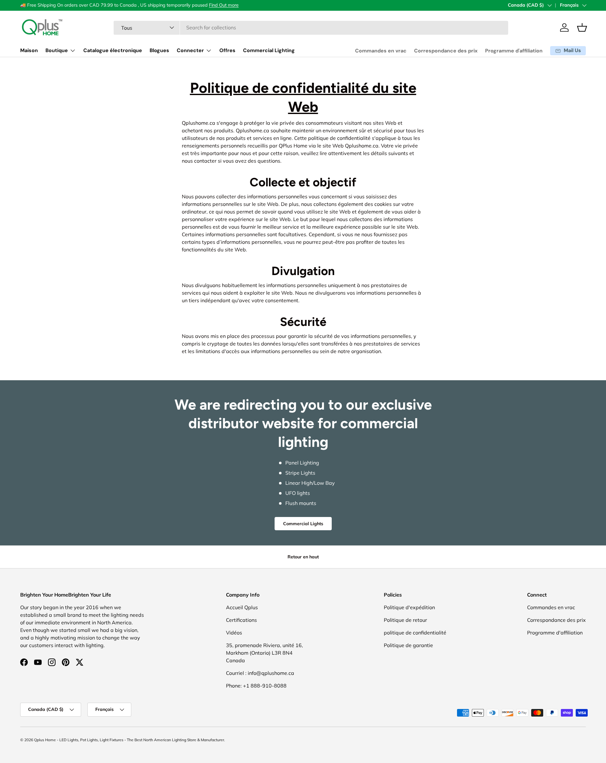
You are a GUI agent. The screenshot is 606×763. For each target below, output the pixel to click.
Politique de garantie (408, 645)
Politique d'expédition (409, 607)
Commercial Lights (303, 523)
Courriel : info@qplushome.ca (260, 673)
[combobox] (311, 27)
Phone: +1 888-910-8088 (256, 685)
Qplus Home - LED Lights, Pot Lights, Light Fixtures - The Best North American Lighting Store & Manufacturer (129, 739)
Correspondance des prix (446, 50)
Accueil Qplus (242, 607)
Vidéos (234, 632)
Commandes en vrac (381, 50)
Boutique (56, 50)
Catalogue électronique (112, 50)
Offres (227, 50)
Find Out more (224, 5)
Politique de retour (405, 620)
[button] (582, 27)
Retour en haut (303, 557)
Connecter (190, 50)
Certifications (241, 620)
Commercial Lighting (269, 50)
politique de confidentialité (415, 632)
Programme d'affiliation (514, 50)
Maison (29, 50)
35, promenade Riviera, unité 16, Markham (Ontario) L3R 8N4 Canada (264, 653)
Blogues (159, 50)
